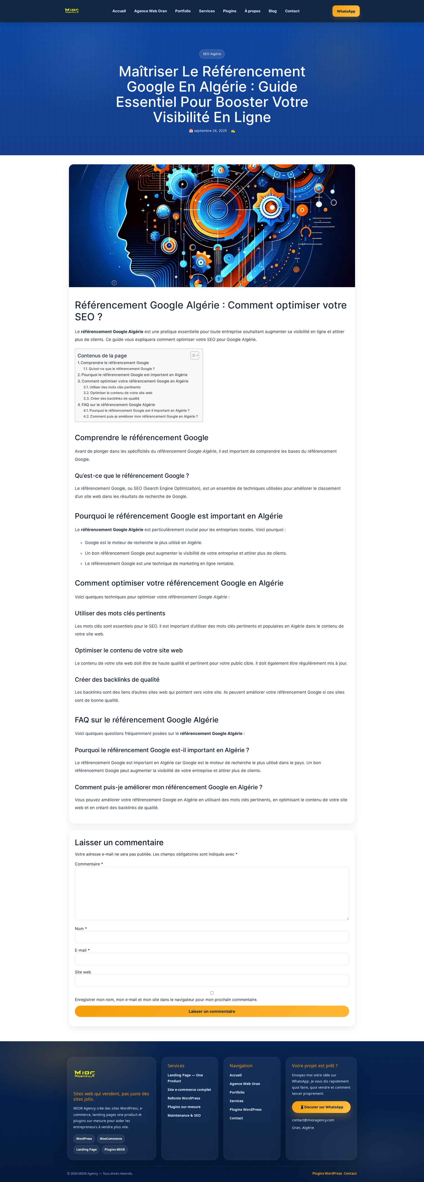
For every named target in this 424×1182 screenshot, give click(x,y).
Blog (273, 11)
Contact (292, 11)
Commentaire (89, 864)
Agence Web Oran (150, 11)
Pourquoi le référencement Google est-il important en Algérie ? (139, 410)
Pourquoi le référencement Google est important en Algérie (134, 374)
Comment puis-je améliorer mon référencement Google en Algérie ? (144, 416)
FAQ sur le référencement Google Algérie (118, 404)
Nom (81, 928)
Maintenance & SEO (184, 1115)
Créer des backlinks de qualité (115, 398)
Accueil (119, 11)
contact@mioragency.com (313, 1120)
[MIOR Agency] (72, 11)
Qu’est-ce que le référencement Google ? (122, 369)
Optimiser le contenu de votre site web (121, 393)
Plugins (229, 11)
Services (207, 11)
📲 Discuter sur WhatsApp (321, 1107)
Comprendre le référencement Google (115, 362)
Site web (83, 972)
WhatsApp (346, 11)
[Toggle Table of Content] (192, 355)
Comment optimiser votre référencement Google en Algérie (135, 381)
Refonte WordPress (184, 1098)
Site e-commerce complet (189, 1089)
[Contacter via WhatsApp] (411, 1172)
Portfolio (183, 11)
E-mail (82, 950)
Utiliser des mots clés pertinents (115, 387)
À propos (252, 11)
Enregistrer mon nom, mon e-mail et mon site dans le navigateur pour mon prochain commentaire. (166, 999)
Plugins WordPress (246, 1109)
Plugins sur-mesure (184, 1106)
